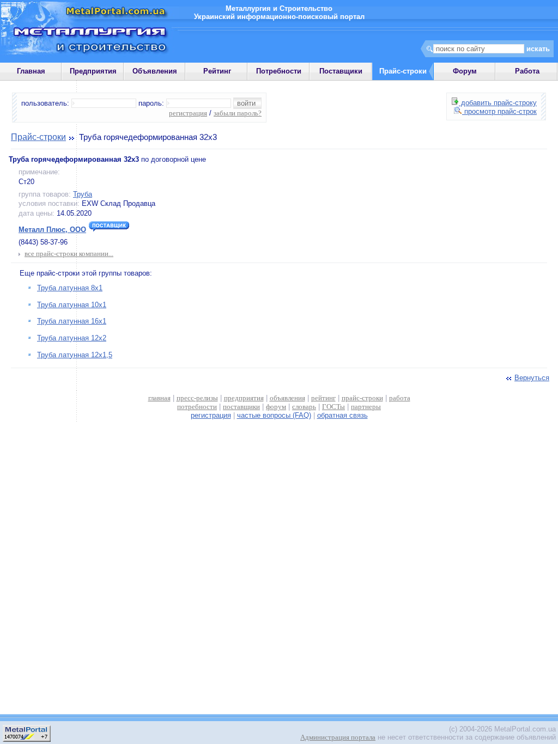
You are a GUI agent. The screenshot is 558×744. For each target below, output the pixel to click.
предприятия (244, 398)
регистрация (188, 113)
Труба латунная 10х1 (71, 305)
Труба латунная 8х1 (69, 288)
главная (159, 398)
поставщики (241, 407)
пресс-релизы (197, 398)
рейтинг (323, 398)
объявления (287, 398)
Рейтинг (217, 71)
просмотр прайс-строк (499, 111)
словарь (304, 407)
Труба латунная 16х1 (71, 321)
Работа (527, 71)
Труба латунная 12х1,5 (74, 355)
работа (399, 398)
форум (276, 407)
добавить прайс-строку (498, 103)
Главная (31, 71)
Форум (465, 71)
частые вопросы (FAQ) (274, 415)
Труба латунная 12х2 (71, 338)
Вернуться (531, 378)
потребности (197, 407)
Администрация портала (337, 737)
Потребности (278, 71)
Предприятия (93, 71)
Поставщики (340, 71)
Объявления (154, 71)
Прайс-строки (38, 137)
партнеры (366, 407)
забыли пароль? (238, 113)
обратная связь (342, 415)
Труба (82, 194)
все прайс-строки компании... (69, 253)
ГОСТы (333, 407)
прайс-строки (362, 398)
